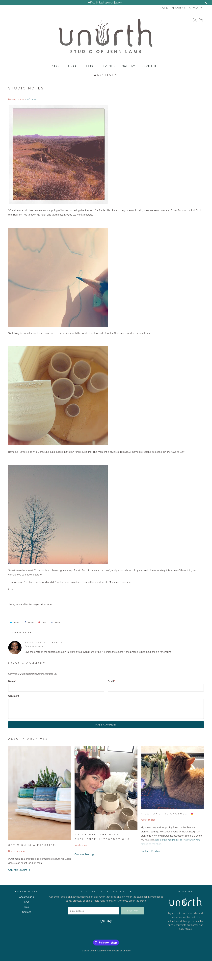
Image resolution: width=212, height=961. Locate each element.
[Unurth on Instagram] (195, 20)
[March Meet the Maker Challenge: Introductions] (106, 788)
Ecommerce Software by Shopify (114, 950)
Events (108, 66)
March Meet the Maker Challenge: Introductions (102, 836)
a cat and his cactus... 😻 (167, 813)
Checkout (195, 8)
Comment (14, 696)
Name (12, 681)
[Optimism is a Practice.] (39, 793)
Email (111, 681)
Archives (106, 75)
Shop (56, 66)
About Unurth (26, 897)
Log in (164, 8)
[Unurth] (106, 37)
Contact (149, 66)
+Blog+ (90, 66)
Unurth (93, 950)
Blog (26, 907)
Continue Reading (18, 870)
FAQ (26, 902)
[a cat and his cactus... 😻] (172, 777)
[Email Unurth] (201, 20)
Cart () (179, 8)
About (73, 66)
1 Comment (32, 99)
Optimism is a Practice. (32, 845)
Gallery (128, 66)
